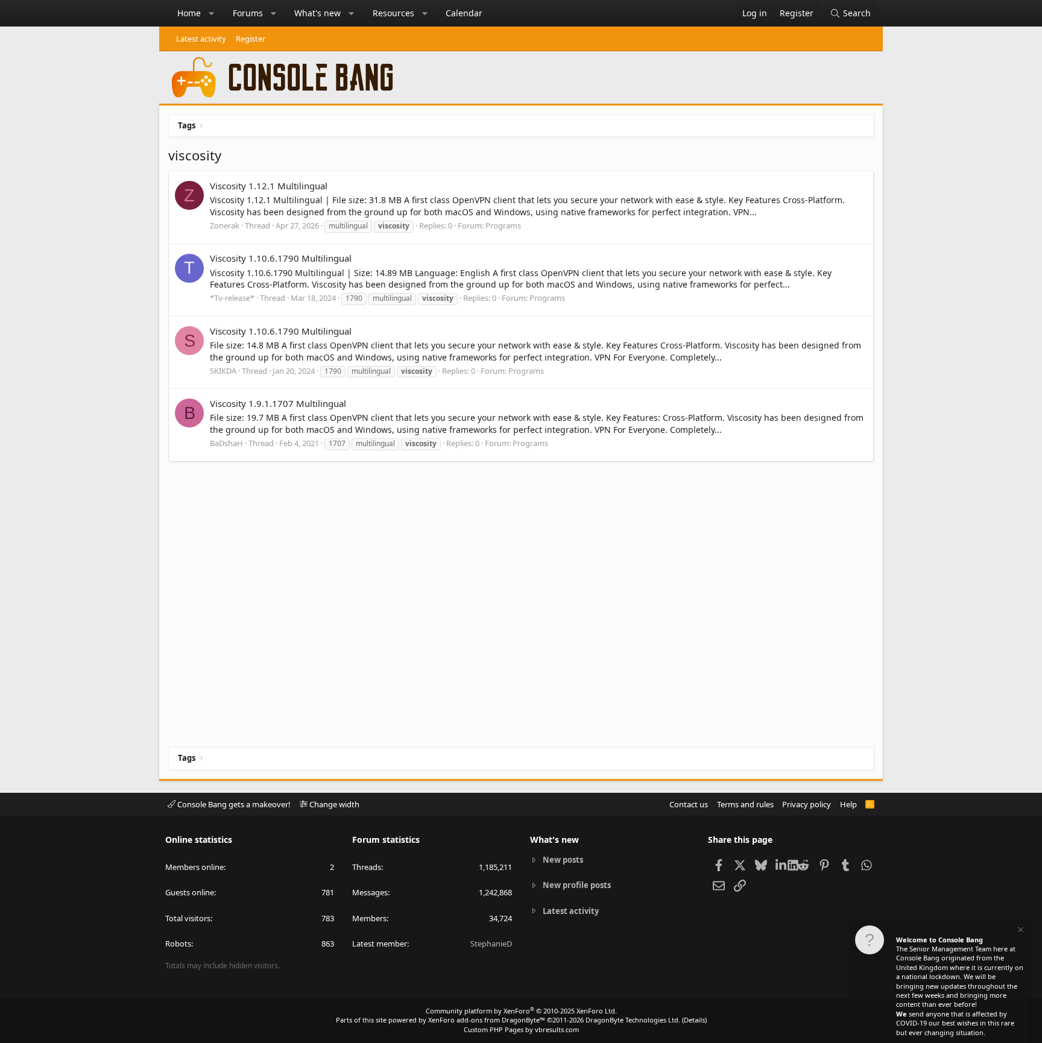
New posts (563, 859)
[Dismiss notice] (1020, 931)
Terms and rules (745, 804)
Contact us (688, 804)
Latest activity (201, 38)
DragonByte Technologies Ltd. (633, 1019)
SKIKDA (223, 370)
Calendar (464, 13)
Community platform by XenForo (521, 1010)
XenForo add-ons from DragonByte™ (486, 1019)
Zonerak (224, 225)
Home (189, 13)
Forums (248, 13)
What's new (317, 13)
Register (250, 38)
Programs (503, 225)
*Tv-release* (232, 297)
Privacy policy (806, 804)
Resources (393, 13)
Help (848, 804)
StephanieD (491, 943)
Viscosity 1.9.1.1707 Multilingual (278, 403)
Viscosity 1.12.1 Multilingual (268, 186)
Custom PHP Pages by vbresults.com (521, 1029)
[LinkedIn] (781, 864)
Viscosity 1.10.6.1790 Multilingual (281, 258)
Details (694, 1019)
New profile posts (577, 885)
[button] (212, 13)
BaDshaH (226, 443)
